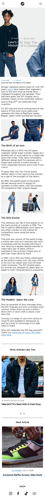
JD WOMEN (16, 470)
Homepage (5, 80)
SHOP (22, 486)
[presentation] (21, 412)
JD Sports (15, 38)
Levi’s (10, 89)
